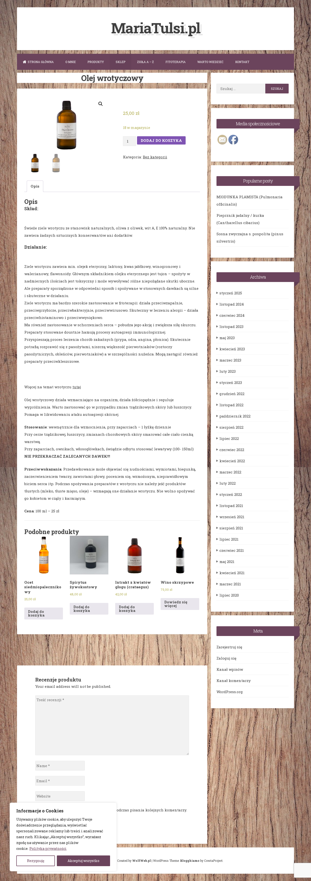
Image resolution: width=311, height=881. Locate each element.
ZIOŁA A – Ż (145, 62)
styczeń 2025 (230, 293)
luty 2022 (227, 483)
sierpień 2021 (231, 528)
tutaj (76, 386)
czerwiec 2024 (232, 315)
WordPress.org (229, 691)
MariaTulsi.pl (155, 27)
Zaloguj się (226, 658)
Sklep (120, 62)
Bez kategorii (155, 156)
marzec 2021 (230, 583)
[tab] (35, 186)
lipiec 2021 (229, 539)
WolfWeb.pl (141, 861)
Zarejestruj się (229, 647)
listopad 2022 (231, 404)
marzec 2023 (230, 360)
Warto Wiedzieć (210, 62)
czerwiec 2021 (231, 550)
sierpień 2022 (231, 427)
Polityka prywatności (48, 848)
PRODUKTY (95, 62)
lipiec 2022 (229, 438)
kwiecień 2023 (232, 348)
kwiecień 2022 (232, 460)
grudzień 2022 (231, 393)
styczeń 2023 (230, 382)
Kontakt (242, 62)
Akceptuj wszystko (83, 860)
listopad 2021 (231, 505)
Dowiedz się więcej (175, 603)
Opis (35, 186)
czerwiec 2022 (231, 449)
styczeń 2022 (230, 494)
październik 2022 (235, 416)
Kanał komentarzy (233, 680)
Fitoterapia (175, 62)
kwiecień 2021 (232, 572)
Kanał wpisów (229, 669)
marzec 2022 (230, 472)
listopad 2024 (231, 304)
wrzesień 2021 (231, 516)
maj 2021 (226, 561)
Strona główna (41, 62)
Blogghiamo (189, 861)
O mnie (70, 62)
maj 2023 (227, 337)
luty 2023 (227, 371)
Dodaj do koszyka (161, 140)
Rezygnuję (35, 860)
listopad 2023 (231, 326)
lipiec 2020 (229, 595)
